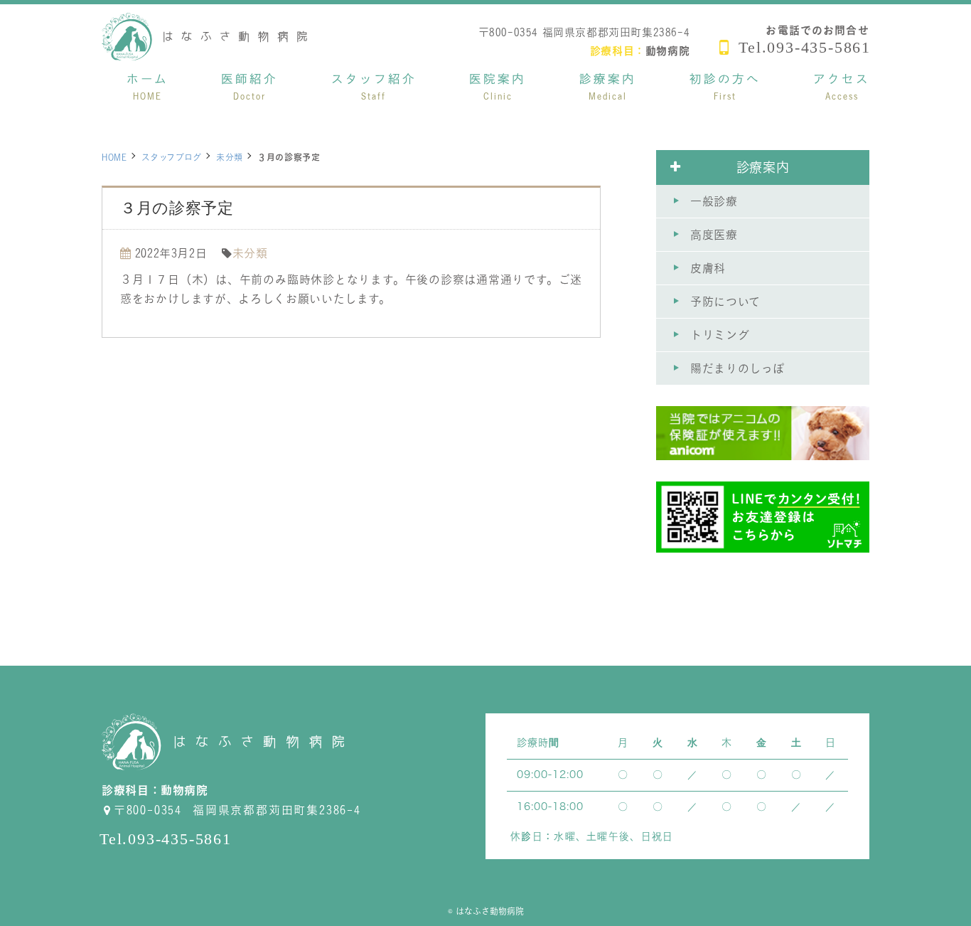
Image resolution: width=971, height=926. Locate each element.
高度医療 (714, 234)
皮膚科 (708, 268)
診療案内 (763, 167)
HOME (114, 157)
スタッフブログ (171, 157)
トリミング (719, 335)
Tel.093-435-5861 (805, 47)
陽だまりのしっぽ (737, 368)
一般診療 (714, 201)
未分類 (229, 157)
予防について (725, 301)
